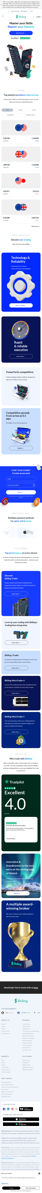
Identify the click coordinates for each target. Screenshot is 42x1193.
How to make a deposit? (7, 1084)
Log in (38, 17)
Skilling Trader (26, 1060)
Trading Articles (26, 1047)
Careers (3, 1026)
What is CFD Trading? (27, 1036)
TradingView (25, 1062)
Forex (3, 1060)
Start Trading (20, 305)
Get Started (20, 33)
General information (6, 1094)
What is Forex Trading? (28, 1038)
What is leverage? (27, 1040)
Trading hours (26, 1028)
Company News (5, 1033)
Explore (20, 448)
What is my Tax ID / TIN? (7, 1091)
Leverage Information (28, 1033)
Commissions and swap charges (30, 1031)
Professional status (27, 1045)
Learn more (20, 356)
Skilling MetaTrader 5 (27, 1069)
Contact (3, 1028)
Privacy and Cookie (29, 496)
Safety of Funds (5, 1031)
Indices (3, 1065)
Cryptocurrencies (6, 1069)
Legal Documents (6, 1096)
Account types (26, 1024)
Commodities (5, 1067)
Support (25, 11)
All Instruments (26, 1026)
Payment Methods (6, 1082)
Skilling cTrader (26, 1065)
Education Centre (27, 1050)
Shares (3, 1062)
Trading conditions (27, 1043)
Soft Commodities (6, 1072)
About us (17, 893)
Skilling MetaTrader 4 (27, 1067)
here (36, 987)
